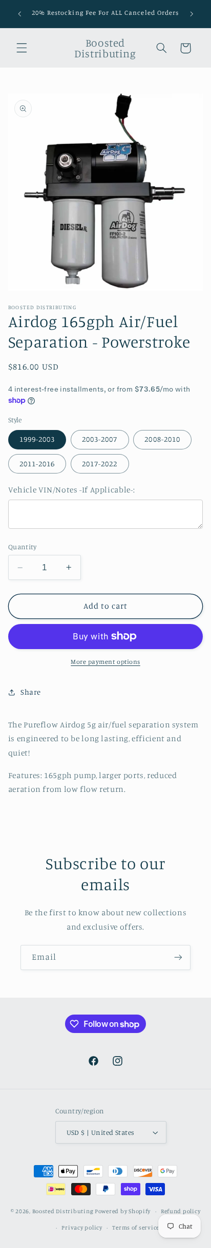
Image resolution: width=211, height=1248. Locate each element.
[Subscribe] (178, 957)
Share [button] (30, 691)
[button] (21, 48)
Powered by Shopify (123, 1211)
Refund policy (181, 1211)
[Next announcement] (191, 14)
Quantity (22, 547)
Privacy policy (81, 1227)
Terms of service (135, 1227)
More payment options (105, 661)
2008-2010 (162, 439)
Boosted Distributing (63, 1211)
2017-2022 (99, 463)
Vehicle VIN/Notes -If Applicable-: (71, 489)
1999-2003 (37, 439)
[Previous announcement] (19, 14)
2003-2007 (99, 439)
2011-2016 (37, 463)
